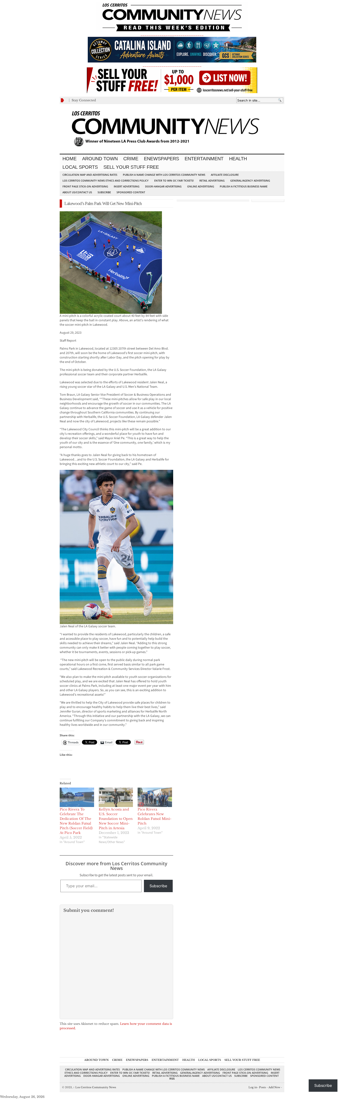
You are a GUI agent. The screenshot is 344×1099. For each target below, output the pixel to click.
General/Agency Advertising (250, 180)
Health (238, 158)
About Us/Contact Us (77, 192)
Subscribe (104, 192)
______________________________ (172, 34)
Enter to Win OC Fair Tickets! (174, 180)
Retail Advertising (212, 180)
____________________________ (172, 65)
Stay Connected (84, 100)
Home (69, 158)
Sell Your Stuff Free (131, 167)
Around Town (100, 158)
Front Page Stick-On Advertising (85, 186)
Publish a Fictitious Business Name (243, 186)
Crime (130, 158)
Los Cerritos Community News (94, 1087)
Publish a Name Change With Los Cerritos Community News (164, 174)
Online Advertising (200, 186)
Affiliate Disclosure (225, 174)
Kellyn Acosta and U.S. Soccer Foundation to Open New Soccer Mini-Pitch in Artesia (116, 818)
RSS (172, 1078)
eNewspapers (161, 158)
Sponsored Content (131, 192)
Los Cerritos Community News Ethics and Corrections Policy (105, 180)
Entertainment (204, 158)
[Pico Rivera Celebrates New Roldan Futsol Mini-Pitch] (155, 797)
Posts (262, 1087)
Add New (274, 1087)
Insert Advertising (126, 186)
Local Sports (80, 167)
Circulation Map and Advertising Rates (89, 174)
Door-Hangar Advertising (163, 186)
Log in (253, 1087)
